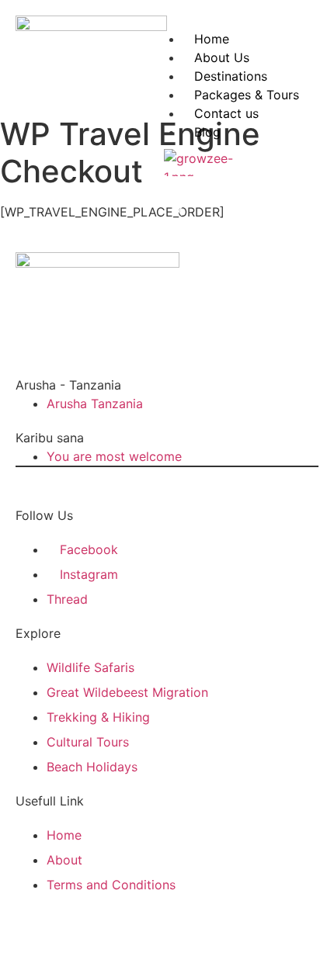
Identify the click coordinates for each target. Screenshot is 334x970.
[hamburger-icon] (301, 49)
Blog (207, 132)
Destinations (230, 76)
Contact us (226, 113)
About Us (221, 57)
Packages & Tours (246, 94)
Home (211, 39)
